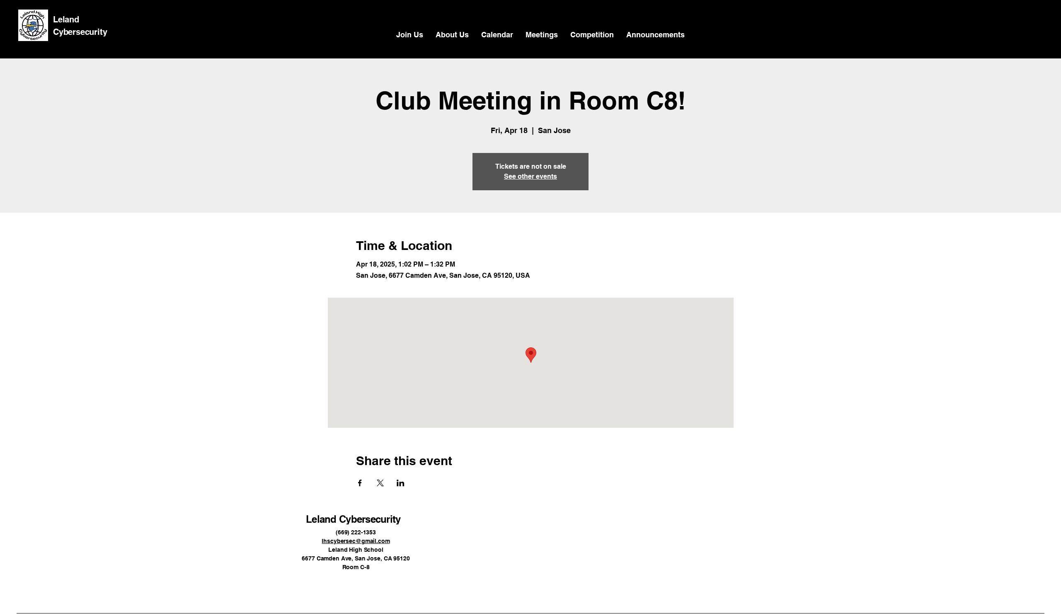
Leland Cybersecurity (353, 519)
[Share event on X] (380, 483)
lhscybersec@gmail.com (356, 541)
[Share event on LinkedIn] (401, 483)
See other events (530, 176)
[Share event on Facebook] (360, 483)
